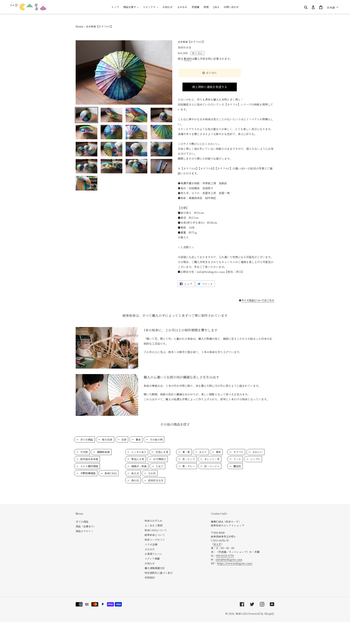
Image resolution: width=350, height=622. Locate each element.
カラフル (238, 452)
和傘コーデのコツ (155, 539)
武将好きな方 (155, 480)
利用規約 (150, 577)
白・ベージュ (211, 466)
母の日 (135, 480)
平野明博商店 (87, 473)
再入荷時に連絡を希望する (209, 87)
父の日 (151, 473)
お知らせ (150, 563)
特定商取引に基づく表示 (159, 573)
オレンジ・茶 (211, 459)
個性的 (237, 466)
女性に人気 (161, 452)
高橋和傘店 (103, 452)
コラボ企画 (151, 544)
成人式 (135, 473)
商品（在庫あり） (86, 526)
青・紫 (186, 452)
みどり (202, 452)
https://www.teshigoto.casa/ (234, 563)
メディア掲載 (152, 558)
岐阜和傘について (155, 535)
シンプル (254, 459)
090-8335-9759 (225, 555)
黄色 (218, 452)
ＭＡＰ (217, 544)
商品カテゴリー (84, 531)
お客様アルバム (153, 554)
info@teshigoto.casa (229, 559)
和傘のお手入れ (153, 520)
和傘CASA (110, 473)
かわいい (257, 452)
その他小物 (156, 439)
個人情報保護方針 (155, 568)
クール (237, 459)
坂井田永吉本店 (88, 459)
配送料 (188, 59)
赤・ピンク (188, 459)
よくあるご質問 (153, 525)
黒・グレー (188, 466)
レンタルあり (138, 452)
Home (79, 26)
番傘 (138, 439)
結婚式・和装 (139, 466)
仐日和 (83, 452)
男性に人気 (137, 459)
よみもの (150, 549)
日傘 (124, 439)
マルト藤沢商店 (88, 466)
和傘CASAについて (156, 530)
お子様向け (159, 459)
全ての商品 (86, 439)
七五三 (159, 466)
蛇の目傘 (106, 439)
